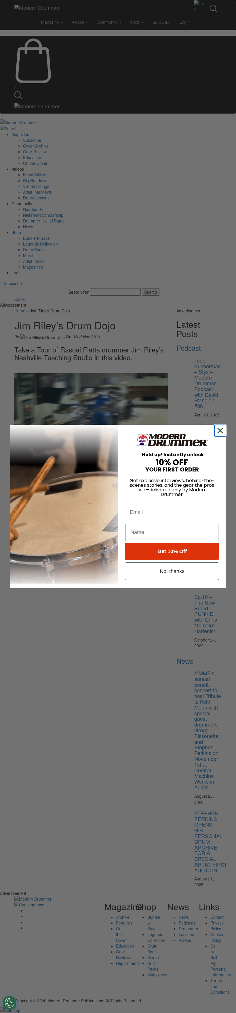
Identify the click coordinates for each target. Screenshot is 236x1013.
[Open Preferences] (9, 1003)
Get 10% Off (172, 551)
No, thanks (172, 571)
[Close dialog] (221, 430)
